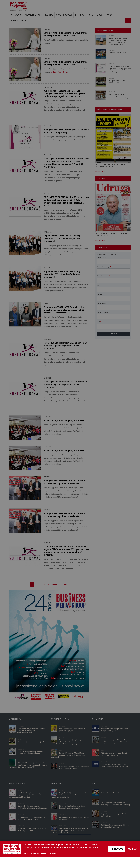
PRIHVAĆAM (117, 849)
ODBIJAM (132, 849)
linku (96, 847)
